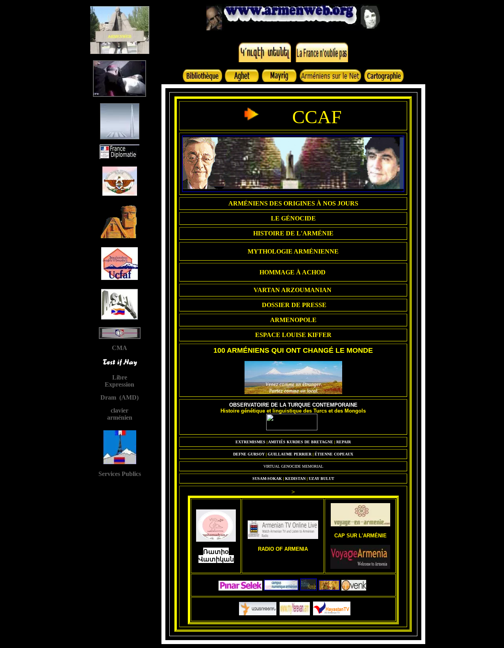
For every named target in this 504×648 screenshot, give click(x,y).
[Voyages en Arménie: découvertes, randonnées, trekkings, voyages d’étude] (360, 525)
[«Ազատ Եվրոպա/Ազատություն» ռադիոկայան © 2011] (257, 614)
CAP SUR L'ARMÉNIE (360, 536)
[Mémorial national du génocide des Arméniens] (293, 190)
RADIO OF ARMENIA (283, 549)
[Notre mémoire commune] (353, 589)
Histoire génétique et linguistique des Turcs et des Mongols (293, 411)
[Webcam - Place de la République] (295, 614)
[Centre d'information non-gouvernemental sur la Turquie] (291, 428)
